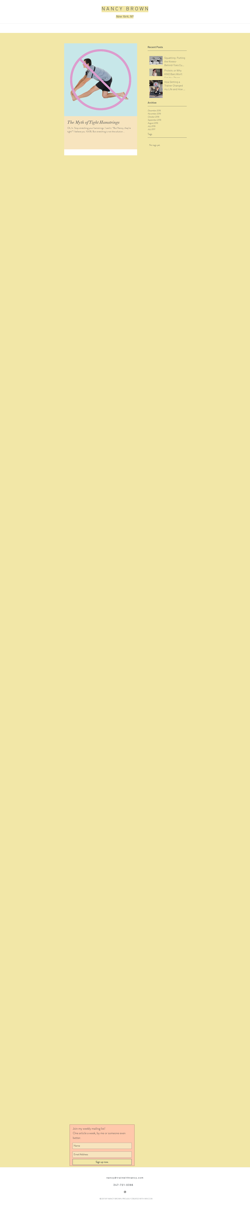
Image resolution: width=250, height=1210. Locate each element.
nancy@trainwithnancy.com (125, 1177)
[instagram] (125, 1192)
